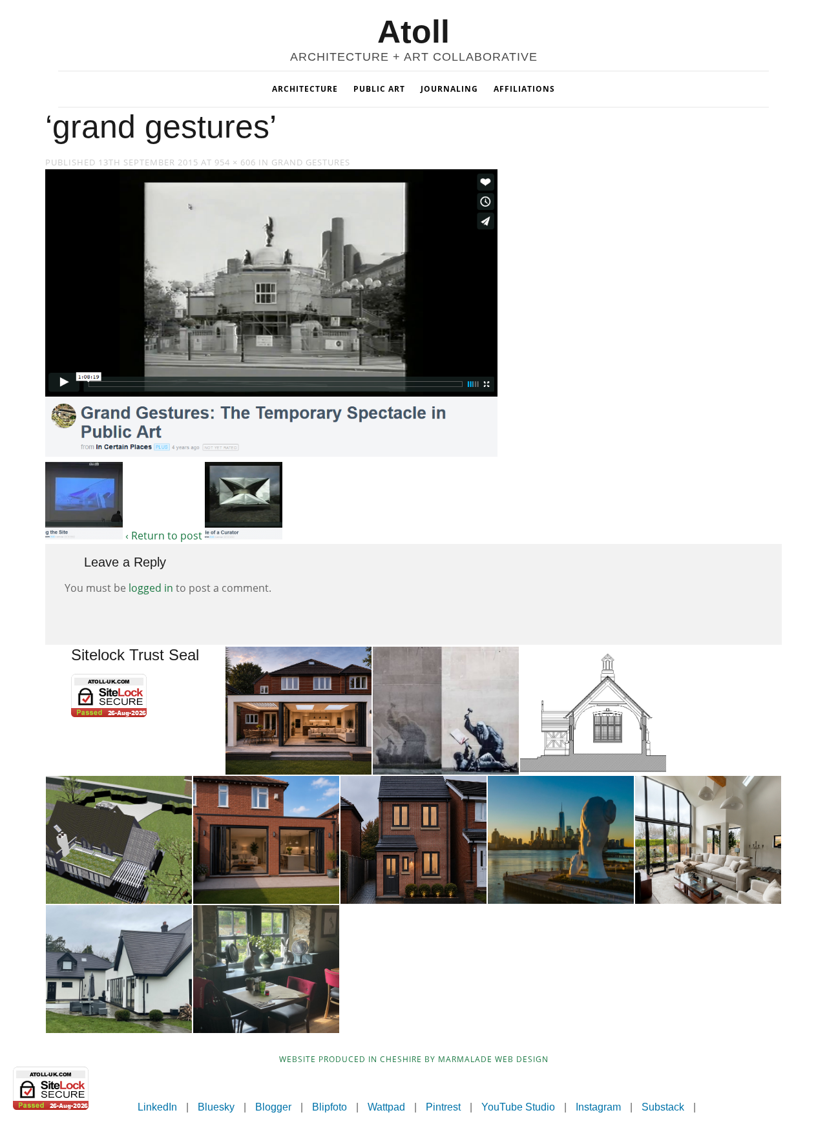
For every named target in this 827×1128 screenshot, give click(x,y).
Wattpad (386, 1107)
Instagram (598, 1107)
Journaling (449, 88)
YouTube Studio (518, 1107)
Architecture (305, 88)
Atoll (413, 32)
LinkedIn (157, 1107)
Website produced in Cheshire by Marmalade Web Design (414, 1059)
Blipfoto (329, 1107)
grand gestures (310, 162)
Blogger (273, 1107)
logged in (151, 588)
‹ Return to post (163, 535)
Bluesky (216, 1107)
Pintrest (443, 1107)
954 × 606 (235, 162)
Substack (663, 1107)
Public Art (379, 88)
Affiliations (524, 88)
